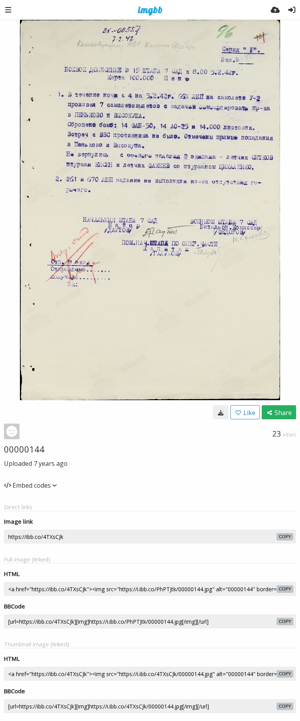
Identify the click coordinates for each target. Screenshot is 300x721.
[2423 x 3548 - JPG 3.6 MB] (221, 412)
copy (285, 536)
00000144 (24, 449)
